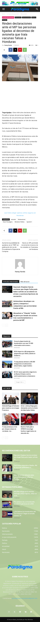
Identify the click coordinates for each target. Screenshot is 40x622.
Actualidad (5, 424)
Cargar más (19, 382)
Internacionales (26, 17)
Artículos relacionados (10, 282)
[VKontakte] (25, 612)
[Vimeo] (20, 612)
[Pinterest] (20, 50)
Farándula (23, 403)
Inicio (3, 14)
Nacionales (24, 14)
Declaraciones (21, 219)
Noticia (34, 17)
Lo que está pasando (13, 14)
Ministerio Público (19, 222)
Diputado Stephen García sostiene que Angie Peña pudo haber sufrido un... (26, 457)
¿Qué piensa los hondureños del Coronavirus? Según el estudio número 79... (25, 513)
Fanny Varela (8, 45)
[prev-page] (3, 325)
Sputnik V (29, 222)
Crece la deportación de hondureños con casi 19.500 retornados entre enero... (23, 343)
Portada (5, 20)
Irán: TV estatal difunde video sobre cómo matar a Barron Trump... (24, 477)
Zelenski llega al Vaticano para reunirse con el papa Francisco (10, 408)
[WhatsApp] (25, 50)
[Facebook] (11, 50)
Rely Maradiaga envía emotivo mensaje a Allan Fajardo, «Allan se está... (25, 493)
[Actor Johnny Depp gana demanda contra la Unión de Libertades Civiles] (29, 398)
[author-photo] (20, 269)
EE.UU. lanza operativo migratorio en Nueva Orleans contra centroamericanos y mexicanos (25, 374)
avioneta (13, 219)
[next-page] (6, 325)
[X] (15, 50)
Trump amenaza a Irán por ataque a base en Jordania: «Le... (9, 429)
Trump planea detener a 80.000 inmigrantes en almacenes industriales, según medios (24, 364)
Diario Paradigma (7, 222)
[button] (3, 9)
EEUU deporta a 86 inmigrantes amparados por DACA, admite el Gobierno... (24, 353)
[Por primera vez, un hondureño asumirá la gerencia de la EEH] (7, 504)
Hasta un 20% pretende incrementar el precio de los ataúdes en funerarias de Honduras (29, 246)
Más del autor (25, 282)
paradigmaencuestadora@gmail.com (24, 598)
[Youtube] (31, 612)
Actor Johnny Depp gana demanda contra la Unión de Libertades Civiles (29, 408)
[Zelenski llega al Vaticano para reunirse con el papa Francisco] (10, 398)
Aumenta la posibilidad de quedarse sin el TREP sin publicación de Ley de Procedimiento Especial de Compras (11, 247)
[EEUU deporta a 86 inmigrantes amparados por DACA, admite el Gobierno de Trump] (7, 354)
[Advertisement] (20, 96)
